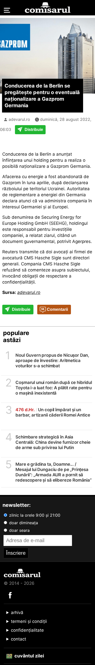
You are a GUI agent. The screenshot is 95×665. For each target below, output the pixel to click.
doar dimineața (23, 522)
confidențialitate (27, 630)
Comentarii (57, 309)
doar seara (19, 530)
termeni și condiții (29, 621)
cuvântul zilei (28, 655)
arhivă (17, 612)
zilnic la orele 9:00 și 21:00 (34, 515)
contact (18, 639)
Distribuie (33, 129)
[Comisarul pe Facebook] (10, 595)
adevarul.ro (19, 119)
